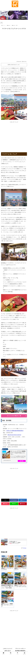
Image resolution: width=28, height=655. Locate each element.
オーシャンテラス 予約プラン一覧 (14, 415)
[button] (20, 456)
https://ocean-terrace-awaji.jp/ (14, 434)
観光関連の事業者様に (20, 650)
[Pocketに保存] (17, 453)
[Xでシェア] (5, 449)
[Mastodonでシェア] (11, 449)
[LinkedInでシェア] (14, 456)
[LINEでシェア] (23, 453)
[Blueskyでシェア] (17, 449)
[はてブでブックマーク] (11, 453)
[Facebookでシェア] (5, 453)
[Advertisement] (14, 46)
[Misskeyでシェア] (23, 449)
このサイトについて (7, 648)
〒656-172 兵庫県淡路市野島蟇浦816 (14, 430)
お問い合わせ (7, 650)
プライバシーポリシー (20, 648)
